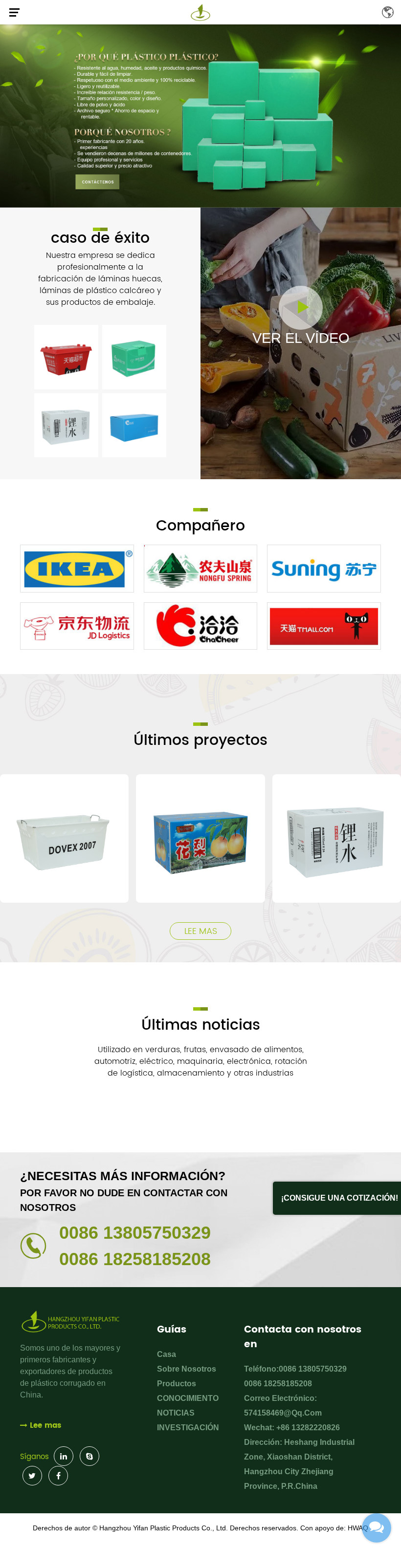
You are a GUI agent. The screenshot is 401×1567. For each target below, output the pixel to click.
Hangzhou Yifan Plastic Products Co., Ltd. (163, 1528)
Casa (166, 1354)
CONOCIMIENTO (188, 1398)
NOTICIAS (176, 1413)
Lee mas (200, 931)
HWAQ (358, 1528)
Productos (176, 1383)
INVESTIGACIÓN (188, 1427)
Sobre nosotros (186, 1369)
